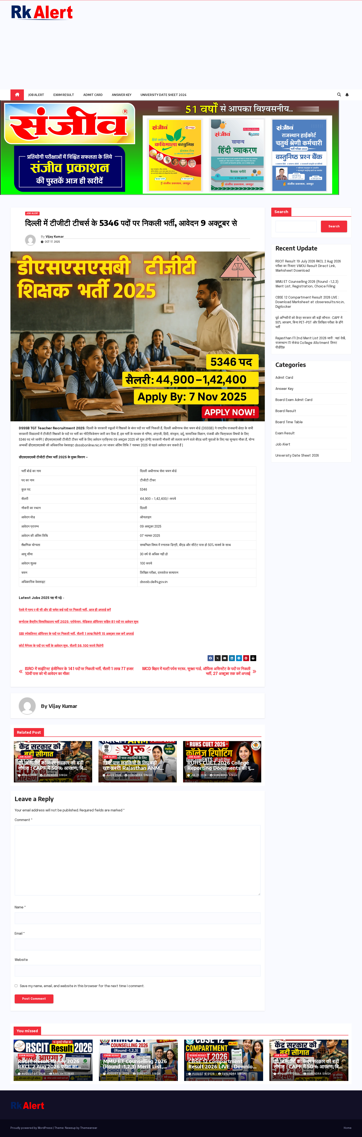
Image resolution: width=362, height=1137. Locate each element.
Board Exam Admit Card (294, 400)
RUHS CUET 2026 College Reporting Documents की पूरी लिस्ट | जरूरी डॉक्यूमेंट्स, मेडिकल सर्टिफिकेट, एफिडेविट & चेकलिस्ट (220, 770)
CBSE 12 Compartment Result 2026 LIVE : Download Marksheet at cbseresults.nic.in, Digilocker (310, 302)
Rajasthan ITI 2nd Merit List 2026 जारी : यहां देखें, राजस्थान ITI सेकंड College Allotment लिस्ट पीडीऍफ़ (310, 343)
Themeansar (88, 1128)
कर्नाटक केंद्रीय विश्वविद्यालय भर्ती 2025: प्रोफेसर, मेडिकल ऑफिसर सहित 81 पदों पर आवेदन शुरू (78, 622)
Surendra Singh (55, 775)
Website (21, 960)
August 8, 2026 (118, 1074)
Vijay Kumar (55, 236)
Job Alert (36, 95)
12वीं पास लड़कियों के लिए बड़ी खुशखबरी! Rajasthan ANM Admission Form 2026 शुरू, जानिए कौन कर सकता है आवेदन (134, 770)
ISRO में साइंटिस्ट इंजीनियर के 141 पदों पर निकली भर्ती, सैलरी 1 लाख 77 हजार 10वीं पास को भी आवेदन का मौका (79, 671)
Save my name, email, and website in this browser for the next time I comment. (82, 986)
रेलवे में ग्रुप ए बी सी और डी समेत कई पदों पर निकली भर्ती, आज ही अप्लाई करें (65, 610)
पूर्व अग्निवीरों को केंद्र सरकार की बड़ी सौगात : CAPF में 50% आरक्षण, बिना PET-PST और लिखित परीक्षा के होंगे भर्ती (52, 770)
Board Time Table (289, 422)
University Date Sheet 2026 (163, 95)
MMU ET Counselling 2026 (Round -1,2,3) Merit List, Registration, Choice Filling (135, 1066)
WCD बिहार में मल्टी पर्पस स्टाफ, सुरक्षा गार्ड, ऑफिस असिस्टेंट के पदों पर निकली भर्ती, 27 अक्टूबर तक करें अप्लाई (196, 671)
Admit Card (93, 95)
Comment (24, 820)
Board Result (285, 411)
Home (348, 1128)
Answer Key (121, 95)
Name (20, 907)
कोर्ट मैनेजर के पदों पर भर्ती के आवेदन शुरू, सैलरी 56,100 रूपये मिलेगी (61, 646)
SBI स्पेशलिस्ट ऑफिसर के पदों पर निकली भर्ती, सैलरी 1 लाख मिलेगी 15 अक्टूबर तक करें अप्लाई (76, 634)
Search (281, 212)
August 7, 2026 (289, 1074)
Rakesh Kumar (63, 1074)
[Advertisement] (181, 52)
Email (20, 933)
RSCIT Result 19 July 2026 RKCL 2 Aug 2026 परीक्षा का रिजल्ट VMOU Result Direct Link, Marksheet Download (308, 266)
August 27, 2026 (34, 1074)
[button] (339, 95)
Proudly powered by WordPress (31, 1128)
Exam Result (63, 95)
